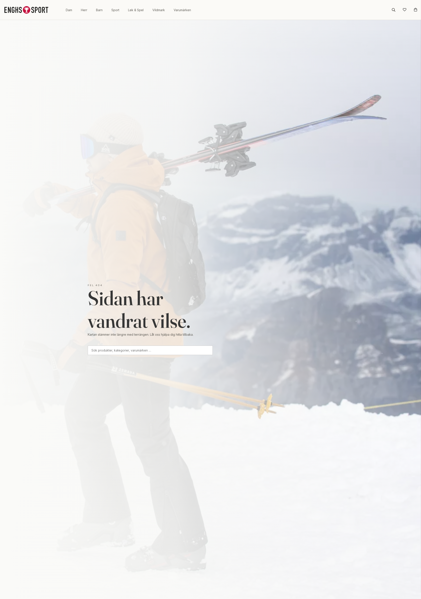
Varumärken (182, 10)
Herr (84, 10)
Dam (69, 10)
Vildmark (158, 10)
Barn (99, 10)
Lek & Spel (136, 10)
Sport (115, 10)
